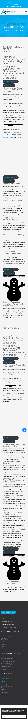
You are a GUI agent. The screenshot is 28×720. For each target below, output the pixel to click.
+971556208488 (14, 4)
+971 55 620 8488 (7, 621)
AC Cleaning (11, 70)
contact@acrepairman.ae (15, 6)
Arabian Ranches (5, 678)
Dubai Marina (11, 328)
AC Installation (10, 72)
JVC (19, 186)
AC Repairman (9, 137)
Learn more (5, 713)
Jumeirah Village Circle (13, 48)
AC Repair (8, 66)
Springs (3, 681)
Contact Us (7, 393)
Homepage (8, 30)
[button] (11, 81)
